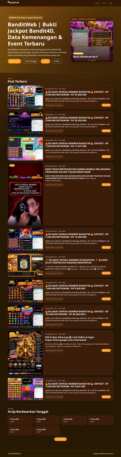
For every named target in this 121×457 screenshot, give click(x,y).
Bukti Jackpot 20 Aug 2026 (54, 324)
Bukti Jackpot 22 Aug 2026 (54, 273)
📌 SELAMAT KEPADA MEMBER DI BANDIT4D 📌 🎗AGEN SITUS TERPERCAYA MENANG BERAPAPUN (76, 261)
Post (104, 3)
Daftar (57, 61)
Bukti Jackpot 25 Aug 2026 (54, 156)
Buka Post (106, 105)
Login (45, 61)
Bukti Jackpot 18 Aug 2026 (54, 350)
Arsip (110, 3)
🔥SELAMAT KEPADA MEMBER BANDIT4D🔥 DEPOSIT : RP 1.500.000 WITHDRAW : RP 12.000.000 (76, 235)
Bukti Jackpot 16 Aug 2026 (54, 397)
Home (97, 3)
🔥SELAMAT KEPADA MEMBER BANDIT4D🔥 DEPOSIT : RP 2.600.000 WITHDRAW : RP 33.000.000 (76, 93)
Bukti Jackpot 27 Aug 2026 (54, 105)
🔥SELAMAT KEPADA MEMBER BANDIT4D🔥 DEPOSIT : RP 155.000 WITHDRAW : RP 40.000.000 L (76, 313)
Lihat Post (14, 61)
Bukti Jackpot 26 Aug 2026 (54, 131)
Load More (60, 439)
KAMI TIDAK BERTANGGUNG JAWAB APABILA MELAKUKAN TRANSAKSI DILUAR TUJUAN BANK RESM (77, 170)
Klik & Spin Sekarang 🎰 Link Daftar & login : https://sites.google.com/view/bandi (70, 338)
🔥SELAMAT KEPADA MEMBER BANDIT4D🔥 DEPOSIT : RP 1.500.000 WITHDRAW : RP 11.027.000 (76, 145)
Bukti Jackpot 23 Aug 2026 (54, 185)
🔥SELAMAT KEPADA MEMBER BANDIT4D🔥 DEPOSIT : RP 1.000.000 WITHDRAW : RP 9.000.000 (76, 287)
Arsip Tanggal (31, 61)
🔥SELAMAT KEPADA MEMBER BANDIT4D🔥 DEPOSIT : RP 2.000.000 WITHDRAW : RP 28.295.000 (76, 119)
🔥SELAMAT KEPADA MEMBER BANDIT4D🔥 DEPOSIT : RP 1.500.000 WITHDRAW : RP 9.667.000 (76, 385)
